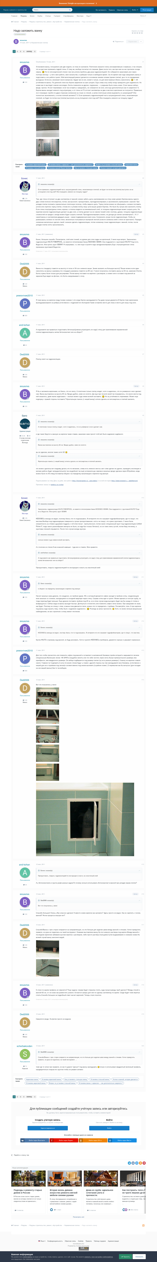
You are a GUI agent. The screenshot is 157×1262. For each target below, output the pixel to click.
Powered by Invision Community (78, 1246)
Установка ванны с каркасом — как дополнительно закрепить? (71, 164)
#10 (143, 498)
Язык (42, 1241)
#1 (143, 62)
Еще (88, 16)
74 (26, 1066)
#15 (143, 864)
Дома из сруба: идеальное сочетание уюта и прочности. (99, 1193)
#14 (143, 680)
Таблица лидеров (100, 1241)
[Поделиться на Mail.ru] (136, 1163)
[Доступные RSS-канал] (143, 1225)
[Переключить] (39, 184)
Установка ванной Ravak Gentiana (59, 168)
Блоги (32, 16)
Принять (126, 1256)
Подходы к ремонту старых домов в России (28, 1191)
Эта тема (61, 10)
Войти (134, 10)
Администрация (113, 1241)
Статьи (48, 16)
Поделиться (118, 41)
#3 (143, 234)
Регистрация (147, 10)
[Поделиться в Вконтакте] (133, 1163)
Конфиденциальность (55, 1241)
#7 (143, 354)
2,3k (25, 198)
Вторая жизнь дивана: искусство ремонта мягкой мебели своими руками (63, 1193)
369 (25, 315)
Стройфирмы (68, 16)
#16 (143, 894)
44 (26, 345)
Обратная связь (122, 10)
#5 (143, 295)
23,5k (23, 436)
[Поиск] (69, 10)
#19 (143, 1014)
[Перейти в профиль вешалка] (16, 41)
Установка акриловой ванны (35, 164)
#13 (143, 650)
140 (25, 284)
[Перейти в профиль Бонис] (25, 186)
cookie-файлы (27, 1257)
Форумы (24, 16)
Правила (112, 10)
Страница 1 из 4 (45, 51)
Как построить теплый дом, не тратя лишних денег (136, 1191)
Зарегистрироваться (48, 1128)
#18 (143, 985)
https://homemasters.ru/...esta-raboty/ (84, 481)
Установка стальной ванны (35, 168)
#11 (143, 577)
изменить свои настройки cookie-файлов (98, 1257)
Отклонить (139, 1256)
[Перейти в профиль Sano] (25, 424)
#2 (143, 178)
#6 (143, 325)
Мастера (80, 16)
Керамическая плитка (39, 42)
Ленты (142, 16)
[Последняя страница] (34, 51)
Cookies (80, 1241)
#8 (143, 386)
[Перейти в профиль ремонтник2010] (25, 303)
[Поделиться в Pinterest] (144, 1163)
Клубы (40, 16)
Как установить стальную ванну (86, 168)
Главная (14, 16)
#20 (143, 1046)
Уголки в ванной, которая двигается (112, 168)
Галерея (57, 16)
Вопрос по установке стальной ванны (109, 164)
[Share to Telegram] (129, 1163)
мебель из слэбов (57, 484)
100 (25, 82)
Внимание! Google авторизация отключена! (76, 3)
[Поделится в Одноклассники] (140, 1163)
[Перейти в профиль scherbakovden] (25, 1054)
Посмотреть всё (78, 1217)
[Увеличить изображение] (43, 72)
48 (29, 436)
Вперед (29, 51)
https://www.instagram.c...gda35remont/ (124, 481)
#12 (143, 621)
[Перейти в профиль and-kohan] (25, 333)
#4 (143, 263)
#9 (143, 415)
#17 (143, 925)
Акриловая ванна (131, 164)
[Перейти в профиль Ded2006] (25, 272)
